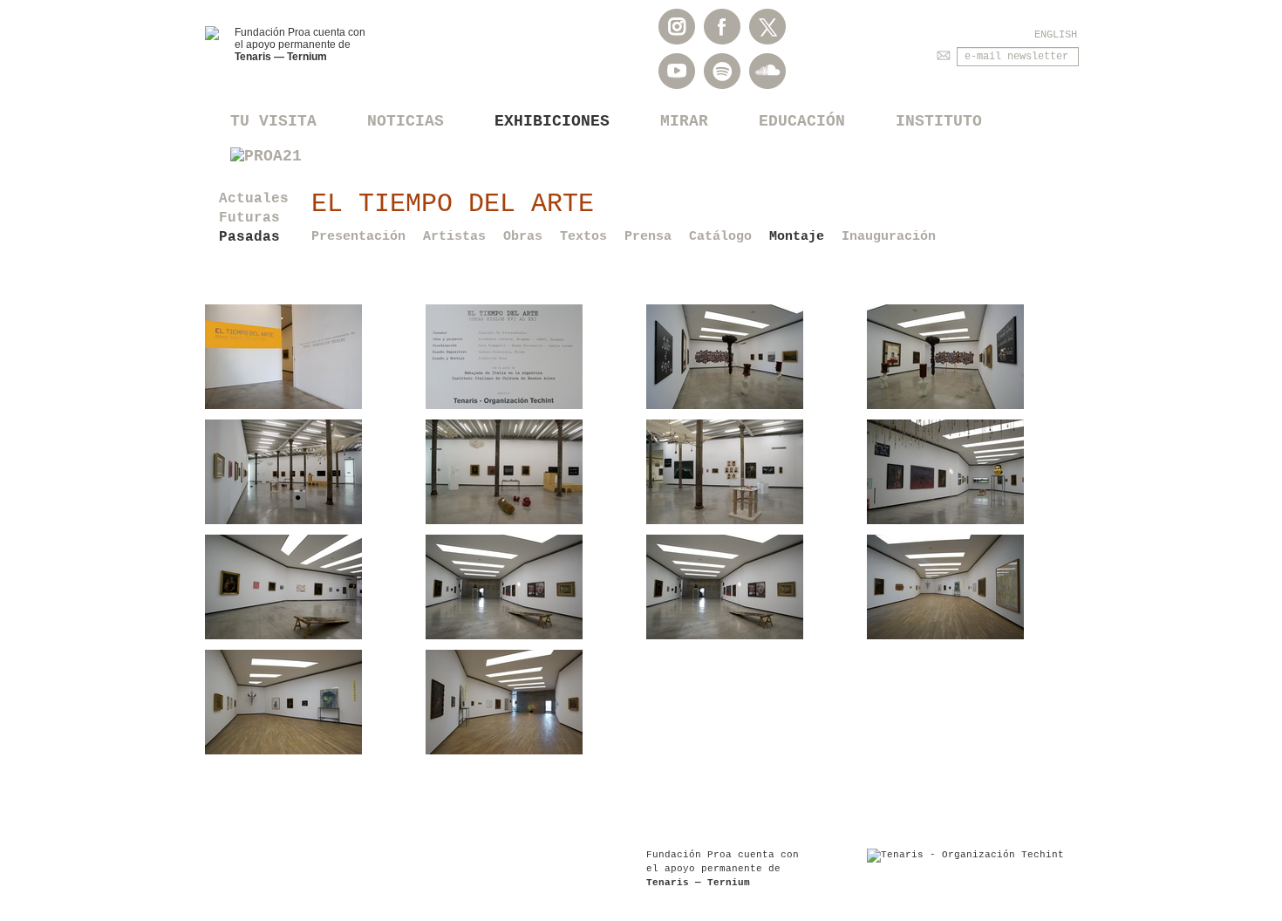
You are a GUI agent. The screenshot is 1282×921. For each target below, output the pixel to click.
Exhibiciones (552, 121)
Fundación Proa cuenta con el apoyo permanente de (300, 44)
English (1055, 35)
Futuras (249, 218)
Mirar (684, 121)
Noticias (405, 121)
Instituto (939, 121)
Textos (583, 236)
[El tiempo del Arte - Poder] (751, 356)
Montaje (796, 236)
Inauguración (889, 236)
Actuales (254, 199)
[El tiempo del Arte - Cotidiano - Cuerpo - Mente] (310, 472)
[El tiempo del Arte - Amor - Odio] (972, 587)
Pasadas (249, 237)
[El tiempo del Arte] (310, 356)
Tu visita (273, 121)
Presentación (358, 236)
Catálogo (720, 236)
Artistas (454, 236)
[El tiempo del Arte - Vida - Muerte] (972, 472)
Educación (802, 121)
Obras (522, 236)
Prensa (648, 236)
